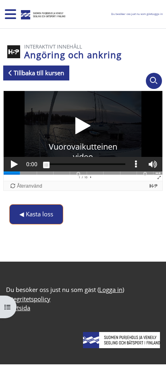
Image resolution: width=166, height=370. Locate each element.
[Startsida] (42, 14)
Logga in (157, 14)
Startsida (18, 308)
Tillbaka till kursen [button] (38, 73)
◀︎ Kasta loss (36, 214)
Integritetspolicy (28, 299)
